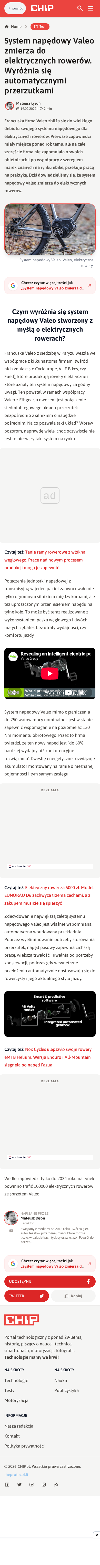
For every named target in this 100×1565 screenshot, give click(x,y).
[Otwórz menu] (91, 8)
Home (16, 26)
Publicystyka (66, 1390)
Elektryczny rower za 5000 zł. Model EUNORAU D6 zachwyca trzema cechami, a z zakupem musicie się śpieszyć (49, 895)
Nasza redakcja (18, 1426)
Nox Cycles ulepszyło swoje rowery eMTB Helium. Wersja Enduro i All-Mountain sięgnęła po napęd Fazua (48, 1057)
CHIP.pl (24, 1466)
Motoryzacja (16, 1400)
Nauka (60, 1380)
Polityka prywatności (24, 1446)
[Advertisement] (50, 828)
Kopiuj (76, 1296)
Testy (9, 1390)
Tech (42, 26)
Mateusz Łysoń (28, 103)
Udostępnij (20, 1281)
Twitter (16, 1296)
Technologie (16, 1380)
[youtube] (11, 1230)
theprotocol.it (16, 1474)
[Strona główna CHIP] (42, 8)
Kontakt (12, 1436)
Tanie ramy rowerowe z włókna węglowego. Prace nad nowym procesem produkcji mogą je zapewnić (44, 559)
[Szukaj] (80, 8)
